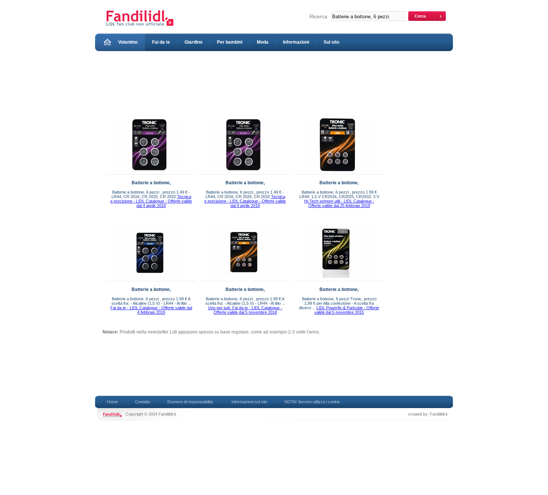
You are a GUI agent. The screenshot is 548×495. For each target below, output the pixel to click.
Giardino (193, 42)
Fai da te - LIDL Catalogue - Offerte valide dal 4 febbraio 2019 (151, 310)
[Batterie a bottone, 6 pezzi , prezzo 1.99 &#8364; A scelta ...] (149, 279)
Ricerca (318, 16)
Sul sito (331, 42)
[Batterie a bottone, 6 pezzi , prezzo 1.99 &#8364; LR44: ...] (337, 172)
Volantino (128, 42)
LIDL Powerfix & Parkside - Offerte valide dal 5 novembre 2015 (346, 310)
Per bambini (229, 42)
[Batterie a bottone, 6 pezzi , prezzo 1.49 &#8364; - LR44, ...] (149, 172)
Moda (262, 42)
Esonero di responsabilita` (190, 402)
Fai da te (161, 42)
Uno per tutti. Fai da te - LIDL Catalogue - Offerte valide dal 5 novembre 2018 (245, 310)
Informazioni (296, 42)
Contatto (142, 402)
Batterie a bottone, (151, 182)
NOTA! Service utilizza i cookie (312, 402)
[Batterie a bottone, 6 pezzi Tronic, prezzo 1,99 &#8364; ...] (337, 279)
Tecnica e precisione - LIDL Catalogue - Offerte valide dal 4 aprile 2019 (151, 201)
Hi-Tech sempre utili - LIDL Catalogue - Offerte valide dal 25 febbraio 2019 (339, 203)
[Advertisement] (238, 83)
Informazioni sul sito (249, 402)
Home (112, 402)
